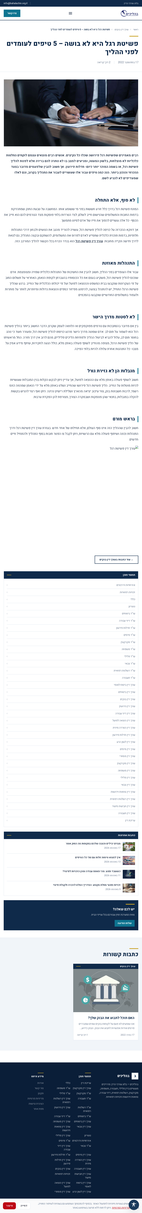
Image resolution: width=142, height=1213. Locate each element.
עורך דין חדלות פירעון (62, 1162)
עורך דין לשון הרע (81, 1192)
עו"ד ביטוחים (84, 1116)
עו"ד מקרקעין (84, 1093)
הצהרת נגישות (36, 1104)
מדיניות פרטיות (36, 1098)
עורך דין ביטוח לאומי (83, 1184)
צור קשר (39, 1088)
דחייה (24, 1206)
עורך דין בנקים (122, 29)
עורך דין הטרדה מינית (83, 1162)
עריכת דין (86, 1083)
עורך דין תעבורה (82, 1169)
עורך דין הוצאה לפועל (62, 1184)
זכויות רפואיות (62, 1174)
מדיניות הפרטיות (121, 1208)
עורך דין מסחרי (62, 1192)
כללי (68, 1083)
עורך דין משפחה (61, 1121)
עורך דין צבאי (84, 1127)
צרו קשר (12, 13)
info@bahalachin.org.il (15, 3)
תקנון (41, 1093)
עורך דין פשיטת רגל (89, 241)
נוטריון (87, 1135)
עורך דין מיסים (83, 1155)
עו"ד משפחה (63, 1088)
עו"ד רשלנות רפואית (84, 1109)
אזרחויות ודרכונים (81, 1141)
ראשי (135, 29)
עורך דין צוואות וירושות (62, 1128)
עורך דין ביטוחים (82, 1121)
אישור (9, 1206)
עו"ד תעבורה (84, 1098)
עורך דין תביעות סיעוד (83, 1176)
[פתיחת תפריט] (70, 13)
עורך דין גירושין (62, 1107)
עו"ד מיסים (64, 1141)
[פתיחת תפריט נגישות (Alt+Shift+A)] (134, 1205)
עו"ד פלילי (64, 1093)
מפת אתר (38, 1109)
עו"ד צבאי (86, 1146)
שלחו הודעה (125, 923)
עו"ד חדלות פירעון (60, 1155)
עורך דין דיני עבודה (64, 1147)
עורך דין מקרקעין (82, 1088)
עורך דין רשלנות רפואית (61, 1100)
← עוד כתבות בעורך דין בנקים (116, 560)
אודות (40, 1083)
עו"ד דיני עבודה (62, 1116)
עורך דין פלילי (63, 1135)
